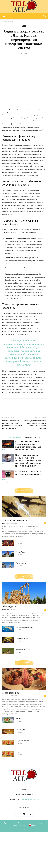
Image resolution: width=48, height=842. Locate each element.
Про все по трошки (9, 823)
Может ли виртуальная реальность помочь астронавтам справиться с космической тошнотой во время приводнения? (28, 460)
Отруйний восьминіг (23, 638)
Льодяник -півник (22, 741)
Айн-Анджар (9, 606)
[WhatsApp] (29, 102)
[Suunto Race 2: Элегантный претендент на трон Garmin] (8, 474)
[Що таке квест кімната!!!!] (8, 629)
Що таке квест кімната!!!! (25, 627)
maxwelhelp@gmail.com (30, 799)
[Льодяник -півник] (8, 742)
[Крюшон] (8, 720)
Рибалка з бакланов (23, 649)
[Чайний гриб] (8, 731)
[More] (34, 102)
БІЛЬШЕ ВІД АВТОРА (32, 438)
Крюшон (19, 718)
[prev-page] (3, 482)
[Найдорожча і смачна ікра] (24, 506)
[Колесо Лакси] (8, 554)
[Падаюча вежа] (8, 565)
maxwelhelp (5, 523)
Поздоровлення (16, 825)
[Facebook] (13, 102)
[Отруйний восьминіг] (8, 640)
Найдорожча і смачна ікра (15, 520)
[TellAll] (24, 6)
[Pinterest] (24, 102)
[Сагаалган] (8, 543)
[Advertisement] (24, 77)
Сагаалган (19, 541)
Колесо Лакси (20, 552)
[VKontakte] (30, 814)
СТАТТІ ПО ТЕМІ (14, 438)
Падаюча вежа (21, 563)
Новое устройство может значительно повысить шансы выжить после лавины (35, 424)
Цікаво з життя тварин (24, 823)
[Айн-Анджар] (24, 593)
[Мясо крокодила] (24, 679)
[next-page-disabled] (7, 482)
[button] (4, 16)
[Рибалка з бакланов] (8, 651)
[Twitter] (18, 102)
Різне (11, 21)
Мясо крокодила (10, 692)
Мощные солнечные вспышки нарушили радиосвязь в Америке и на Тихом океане (12, 424)
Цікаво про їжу (37, 823)
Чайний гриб (20, 730)
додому (4, 21)
